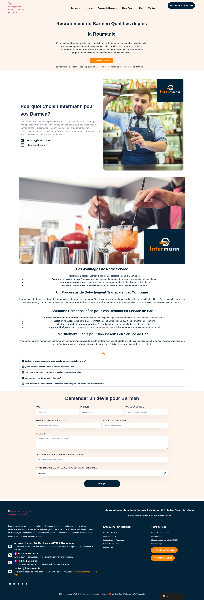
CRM (163, 510)
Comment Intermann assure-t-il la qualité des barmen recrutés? (53, 372)
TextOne (118, 594)
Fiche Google (153, 510)
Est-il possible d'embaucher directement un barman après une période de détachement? (64, 384)
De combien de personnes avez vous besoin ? (60, 454)
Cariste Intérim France (138, 516)
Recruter (89, 8)
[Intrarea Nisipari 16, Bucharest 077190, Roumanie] (10, 546)
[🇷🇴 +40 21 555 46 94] (10, 562)
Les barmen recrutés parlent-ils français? (43, 378)
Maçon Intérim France (184, 510)
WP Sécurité (139, 594)
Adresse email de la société (51, 420)
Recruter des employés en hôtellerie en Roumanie (94, 67)
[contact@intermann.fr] (10, 571)
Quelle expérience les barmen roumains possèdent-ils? (49, 367)
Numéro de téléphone (115, 420)
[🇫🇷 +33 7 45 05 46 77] (10, 555)
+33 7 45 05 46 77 (36, 144)
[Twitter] (10, 584)
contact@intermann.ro (39, 140)
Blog (141, 8)
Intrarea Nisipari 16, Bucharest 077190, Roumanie (44, 543)
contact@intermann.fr (27, 568)
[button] (102, 361)
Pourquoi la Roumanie (108, 8)
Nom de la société (134, 407)
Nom (38, 407)
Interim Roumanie (138, 510)
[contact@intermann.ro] (22, 140)
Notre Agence (128, 8)
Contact (151, 8)
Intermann (75, 8)
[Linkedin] (22, 584)
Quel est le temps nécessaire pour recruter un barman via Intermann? (56, 361)
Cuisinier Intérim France (160, 516)
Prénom (84, 407)
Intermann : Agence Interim (117, 510)
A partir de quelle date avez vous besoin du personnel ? (67, 468)
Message (40, 434)
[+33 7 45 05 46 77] (22, 145)
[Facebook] (14, 584)
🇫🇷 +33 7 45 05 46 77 (26, 553)
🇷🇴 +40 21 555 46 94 (25, 560)
